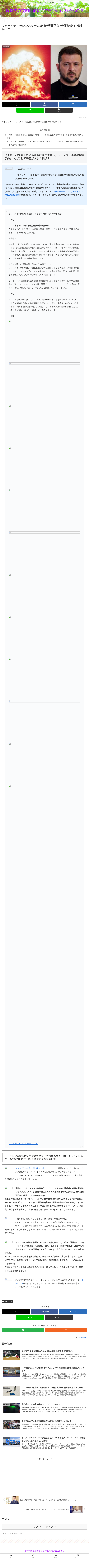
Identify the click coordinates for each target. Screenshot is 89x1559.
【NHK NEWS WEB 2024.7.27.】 (23, 1144)
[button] (59, 110)
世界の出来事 (8, 1301)
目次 (41, 130)
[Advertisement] (44, 38)
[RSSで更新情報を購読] (66, 1330)
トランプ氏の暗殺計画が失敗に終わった (32, 1168)
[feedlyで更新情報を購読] (23, 1330)
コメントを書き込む (44, 1526)
